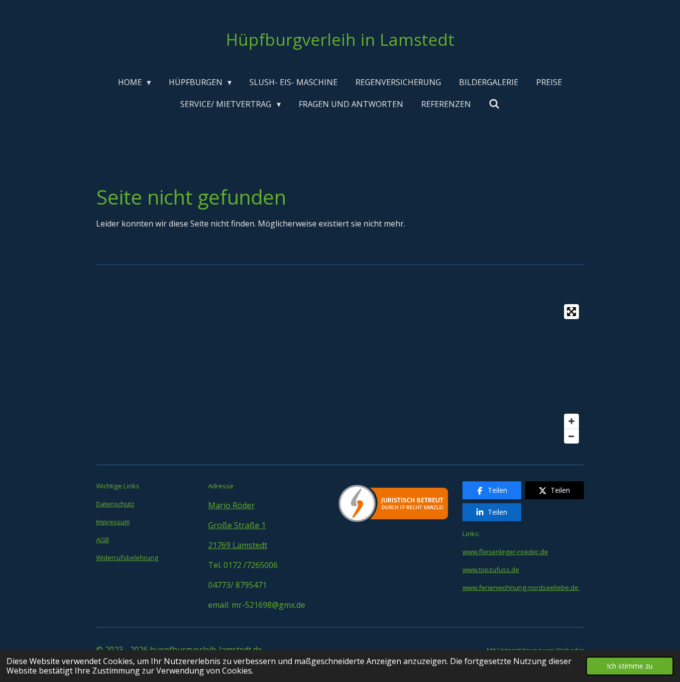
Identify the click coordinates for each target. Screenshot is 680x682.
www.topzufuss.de (490, 569)
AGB (102, 539)
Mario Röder (231, 505)
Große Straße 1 (237, 525)
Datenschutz (115, 503)
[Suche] (494, 104)
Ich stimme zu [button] (630, 666)
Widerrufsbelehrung (127, 557)
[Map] (340, 374)
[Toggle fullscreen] (571, 311)
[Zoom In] (571, 421)
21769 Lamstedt (237, 545)
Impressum (113, 521)
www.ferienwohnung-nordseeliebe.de (520, 587)
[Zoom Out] (571, 436)
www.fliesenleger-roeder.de (505, 551)
